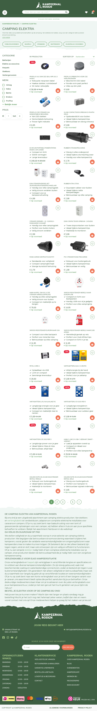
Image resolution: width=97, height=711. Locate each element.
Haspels (28, 44)
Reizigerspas (73, 681)
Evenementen (73, 668)
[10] (58, 90)
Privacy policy (85, 708)
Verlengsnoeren (12, 44)
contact (39, 681)
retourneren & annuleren (47, 664)
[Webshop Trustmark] (74, 698)
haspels (31, 562)
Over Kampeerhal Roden (78, 659)
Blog (69, 664)
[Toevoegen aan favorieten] (58, 63)
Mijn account (73, 685)
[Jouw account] (92, 12)
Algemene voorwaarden (61, 708)
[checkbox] (12, 85)
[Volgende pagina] (79, 502)
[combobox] (45, 12)
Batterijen (55, 44)
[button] (9, 104)
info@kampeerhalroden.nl (79, 630)
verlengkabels (14, 521)
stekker (28, 550)
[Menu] (4, 12)
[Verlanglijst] (86, 12)
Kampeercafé (73, 672)
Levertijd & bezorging (45, 676)
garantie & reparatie (44, 668)
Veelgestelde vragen (45, 659)
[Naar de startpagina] (48, 5)
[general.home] (48, 616)
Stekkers (41, 44)
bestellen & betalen (44, 672)
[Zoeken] (66, 12)
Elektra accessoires (74, 44)
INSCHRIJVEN (68, 647)
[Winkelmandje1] (89, 11)
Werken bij (72, 676)
